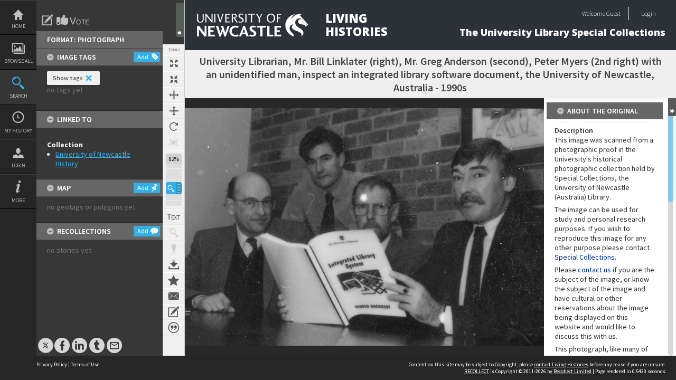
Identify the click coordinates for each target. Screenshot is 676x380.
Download (173, 264)
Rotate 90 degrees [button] (173, 127)
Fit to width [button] (173, 95)
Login (18, 165)
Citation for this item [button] (173, 328)
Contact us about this (173, 296)
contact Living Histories (561, 364)
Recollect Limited (572, 371)
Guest (613, 13)
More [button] (18, 200)
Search (18, 95)
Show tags (68, 78)
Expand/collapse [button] (672, 107)
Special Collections (585, 257)
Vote (73, 20)
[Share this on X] (45, 340)
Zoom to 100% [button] (173, 142)
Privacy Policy (51, 364)
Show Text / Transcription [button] (173, 217)
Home (18, 26)
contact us (594, 269)
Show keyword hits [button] (173, 233)
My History (18, 130)
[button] (174, 188)
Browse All (18, 61)
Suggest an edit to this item (47, 20)
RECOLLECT (476, 371)
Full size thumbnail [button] (173, 63)
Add (142, 57)
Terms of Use (85, 364)
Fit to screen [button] (173, 79)
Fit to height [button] (173, 111)
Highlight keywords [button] (173, 248)
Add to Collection (173, 280)
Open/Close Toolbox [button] (180, 20)
